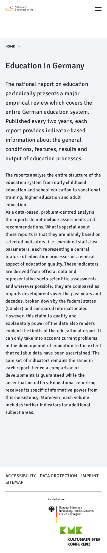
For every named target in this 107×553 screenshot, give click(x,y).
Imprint (89, 476)
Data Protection (58, 476)
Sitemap (14, 482)
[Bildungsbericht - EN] (28, 19)
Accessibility (20, 476)
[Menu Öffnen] (98, 8)
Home (10, 46)
